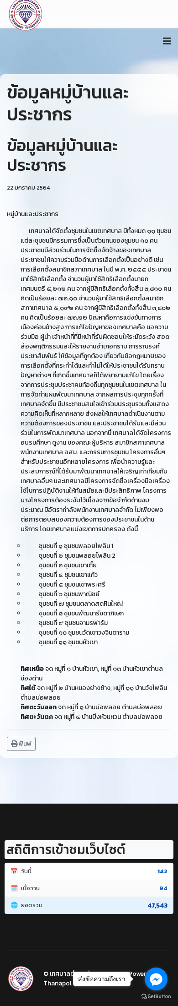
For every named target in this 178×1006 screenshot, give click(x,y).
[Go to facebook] (156, 979)
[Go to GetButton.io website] (156, 997)
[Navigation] (167, 41)
